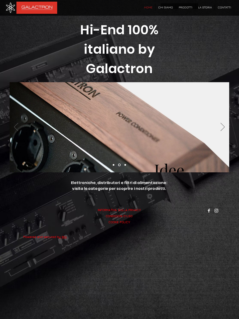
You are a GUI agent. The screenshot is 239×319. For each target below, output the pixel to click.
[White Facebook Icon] (208, 210)
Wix (64, 237)
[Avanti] (223, 127)
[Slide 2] (119, 165)
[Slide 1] (113, 165)
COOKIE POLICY (119, 222)
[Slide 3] (125, 165)
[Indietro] (16, 127)
